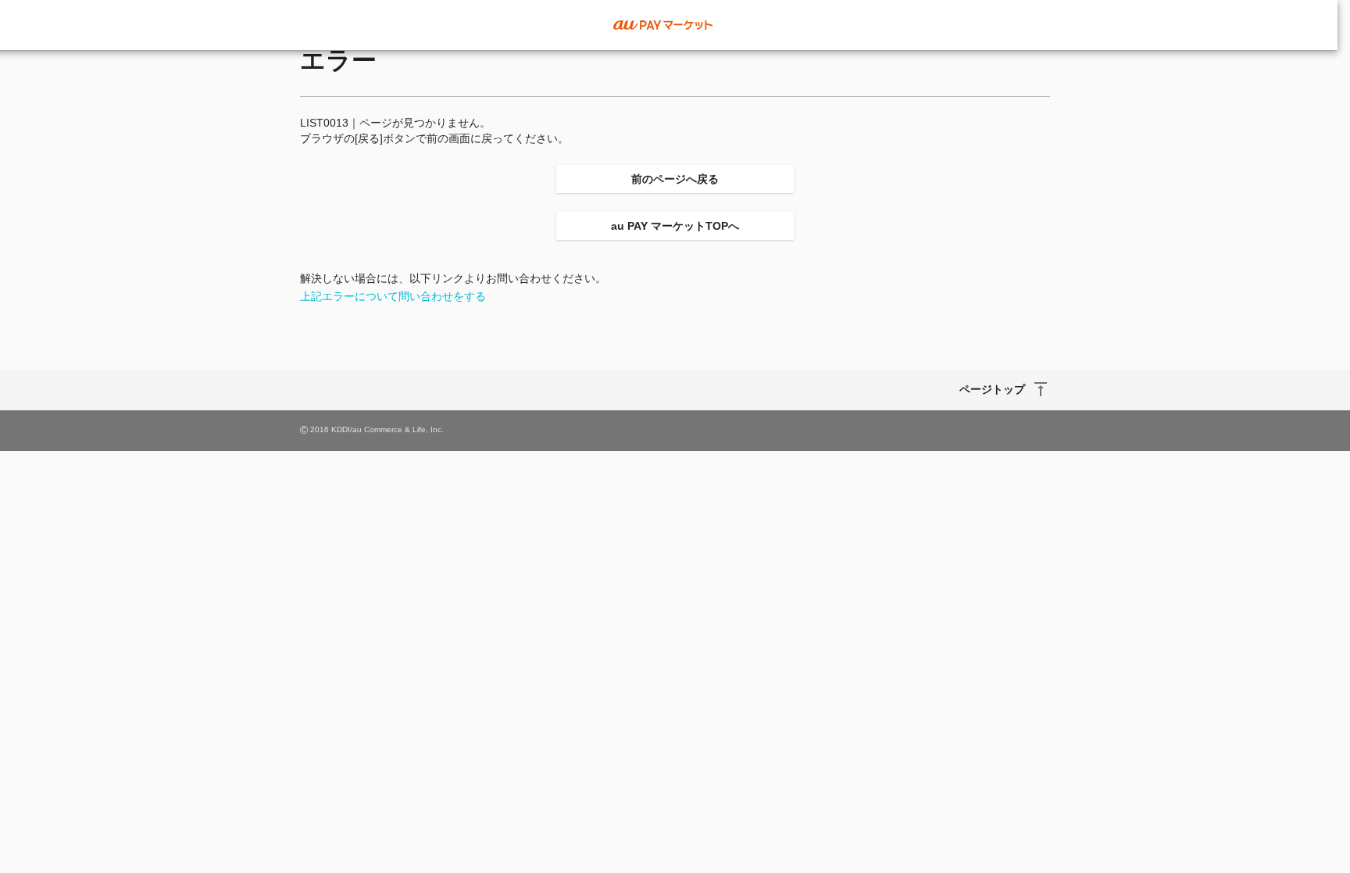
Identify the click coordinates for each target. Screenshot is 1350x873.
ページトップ (992, 389)
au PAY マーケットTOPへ (675, 226)
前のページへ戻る (675, 179)
